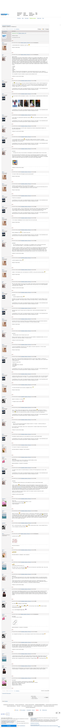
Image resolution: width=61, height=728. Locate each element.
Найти (23, 18)
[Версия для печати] (12, 40)
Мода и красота (9, 25)
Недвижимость (19, 12)
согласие (10, 722)
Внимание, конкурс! (33, 18)
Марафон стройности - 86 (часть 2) (25, 42)
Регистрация (26, 18)
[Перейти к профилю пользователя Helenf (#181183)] (4, 518)
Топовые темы (39, 18)
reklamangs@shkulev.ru (33, 718)
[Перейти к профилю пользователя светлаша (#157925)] (3, 402)
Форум (18, 15)
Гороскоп (30, 12)
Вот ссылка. (19, 487)
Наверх (59, 726)
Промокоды (31, 15)
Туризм (24, 12)
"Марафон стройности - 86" (22, 33)
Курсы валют (25, 15)
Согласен (9, 725)
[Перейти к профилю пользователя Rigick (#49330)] (4, 179)
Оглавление (19, 18)
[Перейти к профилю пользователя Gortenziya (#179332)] (4, 506)
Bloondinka (6, 701)
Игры (36, 12)
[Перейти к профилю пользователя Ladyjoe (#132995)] (3, 462)
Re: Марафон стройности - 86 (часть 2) (26, 80)
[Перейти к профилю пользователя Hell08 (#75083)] (4, 596)
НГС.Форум (3, 25)
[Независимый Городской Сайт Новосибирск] (5, 15)
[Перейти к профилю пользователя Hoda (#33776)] (3, 86)
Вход (43, 18)
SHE (5, 25)
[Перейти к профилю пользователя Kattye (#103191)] (4, 452)
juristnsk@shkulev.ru (22, 725)
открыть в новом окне (35, 698)
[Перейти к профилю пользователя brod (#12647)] (3, 60)
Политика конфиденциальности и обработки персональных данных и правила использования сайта (44, 725)
